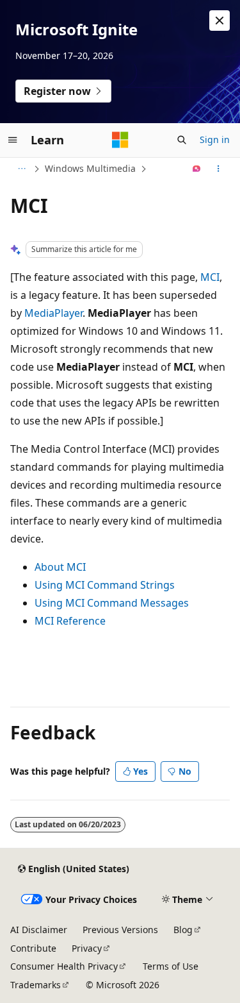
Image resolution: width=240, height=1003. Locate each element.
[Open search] (182, 139)
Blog (183, 929)
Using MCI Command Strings (105, 585)
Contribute (33, 948)
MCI (210, 277)
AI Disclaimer (38, 929)
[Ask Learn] (196, 168)
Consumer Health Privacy (64, 966)
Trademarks (35, 985)
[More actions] (218, 168)
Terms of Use (170, 966)
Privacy (87, 948)
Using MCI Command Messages (112, 603)
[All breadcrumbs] (21, 168)
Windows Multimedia (90, 168)
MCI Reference (70, 621)
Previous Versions (120, 929)
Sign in (215, 139)
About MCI (60, 567)
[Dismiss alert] (219, 20)
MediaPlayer (53, 313)
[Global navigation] (13, 139)
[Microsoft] (120, 139)
